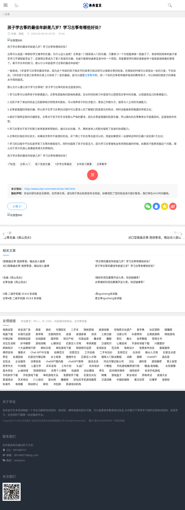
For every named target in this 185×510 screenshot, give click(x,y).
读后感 (165, 357)
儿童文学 (36, 366)
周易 (38, 329)
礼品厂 (80, 366)
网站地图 (120, 420)
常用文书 (157, 338)
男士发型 (172, 361)
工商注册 (106, 334)
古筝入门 (25, 164)
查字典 (140, 329)
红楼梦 (153, 379)
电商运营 (8, 329)
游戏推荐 (157, 361)
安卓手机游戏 (152, 370)
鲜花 (45, 384)
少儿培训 (38, 379)
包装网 (75, 370)
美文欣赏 (139, 379)
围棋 (139, 357)
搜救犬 (21, 352)
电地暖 (19, 384)
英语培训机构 (73, 384)
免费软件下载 (71, 375)
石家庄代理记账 (37, 357)
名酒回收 (18, 357)
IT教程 (108, 366)
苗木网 (52, 379)
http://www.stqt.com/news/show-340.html (50, 188)
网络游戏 (170, 334)
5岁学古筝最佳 (63, 164)
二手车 (75, 329)
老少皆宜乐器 (42, 164)
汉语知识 (106, 343)
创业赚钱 (89, 370)
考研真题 (91, 343)
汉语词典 (106, 379)
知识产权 (68, 338)
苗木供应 (8, 370)
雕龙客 (97, 338)
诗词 (93, 334)
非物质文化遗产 (123, 329)
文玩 (131, 361)
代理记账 (8, 338)
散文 (129, 338)
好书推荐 (25, 343)
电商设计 (129, 347)
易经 (48, 329)
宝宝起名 (101, 347)
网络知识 (8, 347)
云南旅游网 (153, 334)
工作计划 (66, 366)
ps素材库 (23, 370)
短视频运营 (24, 338)
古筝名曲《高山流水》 (18, 237)
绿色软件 (135, 370)
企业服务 (20, 361)
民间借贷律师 (116, 370)
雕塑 (108, 338)
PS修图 (22, 366)
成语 (68, 334)
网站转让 (33, 384)
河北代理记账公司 (114, 361)
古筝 (7, 14)
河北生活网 (9, 343)
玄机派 (6, 361)
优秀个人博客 (58, 370)
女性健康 (170, 366)
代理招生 (61, 329)
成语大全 (162, 375)
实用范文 (122, 352)
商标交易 (46, 347)
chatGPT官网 (75, 361)
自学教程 (142, 338)
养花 (5, 357)
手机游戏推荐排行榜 (128, 366)
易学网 (39, 334)
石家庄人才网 (73, 343)
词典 (129, 357)
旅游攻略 (104, 329)
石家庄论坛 (90, 375)
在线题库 (41, 338)
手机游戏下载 (30, 375)
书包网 (57, 384)
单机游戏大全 (50, 375)
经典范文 (59, 352)
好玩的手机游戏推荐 (85, 379)
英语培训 (8, 379)
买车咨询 (51, 366)
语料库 (143, 361)
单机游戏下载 (63, 347)
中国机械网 (123, 379)
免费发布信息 (146, 347)
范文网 (115, 347)
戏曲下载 (8, 334)
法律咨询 (36, 361)
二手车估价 (106, 352)
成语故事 (81, 334)
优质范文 (74, 352)
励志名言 (93, 361)
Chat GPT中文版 (40, 352)
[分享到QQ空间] (164, 206)
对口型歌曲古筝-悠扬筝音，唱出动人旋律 (154, 237)
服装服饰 (165, 347)
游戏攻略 (41, 343)
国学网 (54, 338)
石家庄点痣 (169, 352)
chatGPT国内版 (54, 361)
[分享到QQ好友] (156, 206)
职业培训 (132, 375)
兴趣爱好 (159, 343)
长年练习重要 (84, 164)
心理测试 (56, 343)
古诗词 (136, 352)
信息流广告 (24, 329)
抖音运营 (84, 338)
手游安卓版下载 (140, 343)
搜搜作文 (71, 357)
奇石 (119, 338)
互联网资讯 (54, 334)
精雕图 (168, 329)
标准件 (6, 384)
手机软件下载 (10, 375)
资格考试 (147, 375)
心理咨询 (122, 343)
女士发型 (56, 357)
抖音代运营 (24, 334)
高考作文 (8, 366)
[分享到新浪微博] (173, 206)
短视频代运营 (83, 347)
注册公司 (122, 334)
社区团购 (154, 329)
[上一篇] (3, 234)
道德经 (166, 379)
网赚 (103, 375)
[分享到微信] (148, 206)
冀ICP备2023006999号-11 (102, 420)
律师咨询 (8, 352)
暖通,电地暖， (152, 366)
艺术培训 (23, 379)
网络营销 (89, 329)
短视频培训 (39, 370)
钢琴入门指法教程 (111, 357)
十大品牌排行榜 (27, 347)
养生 (101, 370)
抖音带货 (137, 334)
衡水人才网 (151, 352)
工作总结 (90, 352)
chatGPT (152, 357)
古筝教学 (90, 75)
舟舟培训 (94, 366)
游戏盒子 (116, 375)
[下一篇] (181, 234)
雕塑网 (64, 379)
